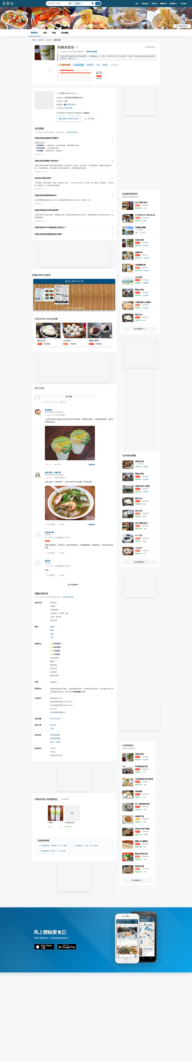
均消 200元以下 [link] (56, 719)
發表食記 (145, 3)
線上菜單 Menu (74, 281)
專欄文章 (163, 3)
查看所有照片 (183, 26)
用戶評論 (39, 388)
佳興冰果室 (65, 47)
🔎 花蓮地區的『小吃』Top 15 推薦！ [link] (86, 845)
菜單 (45, 33)
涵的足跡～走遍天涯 (53, 472)
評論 (54, 33)
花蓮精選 (41, 40)
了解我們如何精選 (91, 51)
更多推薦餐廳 (139, 562)
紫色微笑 (48, 410)
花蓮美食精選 (65, 65)
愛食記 (34, 40)
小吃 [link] (97, 65)
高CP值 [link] (53, 725)
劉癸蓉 (47, 561)
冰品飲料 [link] (90, 65)
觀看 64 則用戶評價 (70, 119)
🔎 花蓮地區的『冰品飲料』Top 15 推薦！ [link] (53, 845)
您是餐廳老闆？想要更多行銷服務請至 (72, 113)
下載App (154, 3)
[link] (144, 208)
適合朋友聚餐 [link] (55, 738)
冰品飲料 (49, 40)
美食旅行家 (49, 532)
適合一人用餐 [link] (55, 742)
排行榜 (183, 3)
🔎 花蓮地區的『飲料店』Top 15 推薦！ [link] (53, 851)
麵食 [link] (52, 630)
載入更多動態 (72, 584)
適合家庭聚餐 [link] (55, 735)
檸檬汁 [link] (52, 627)
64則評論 (99, 78)
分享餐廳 (90, 119)
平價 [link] (52, 728)
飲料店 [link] (105, 65)
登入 (137, 3)
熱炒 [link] (52, 634)
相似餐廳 (64, 33)
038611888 (68, 108)
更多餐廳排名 (139, 329)
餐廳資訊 (34, 33)
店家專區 (172, 3)
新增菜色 (65, 799)
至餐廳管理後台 (79, 308)
